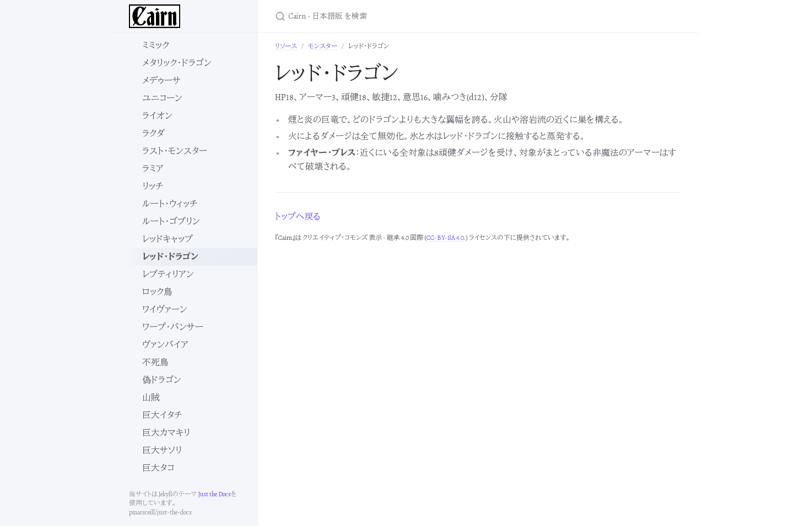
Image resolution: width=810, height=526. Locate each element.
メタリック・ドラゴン (177, 63)
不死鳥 (155, 363)
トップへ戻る (298, 217)
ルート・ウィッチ (169, 204)
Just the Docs (214, 494)
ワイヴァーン (164, 310)
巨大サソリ (162, 451)
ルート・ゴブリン (171, 222)
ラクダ (153, 134)
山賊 (151, 398)
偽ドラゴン (161, 380)
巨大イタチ (162, 415)
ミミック (155, 46)
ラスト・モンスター (174, 151)
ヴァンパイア (165, 345)
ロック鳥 (157, 292)
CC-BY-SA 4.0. (446, 237)
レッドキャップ (167, 239)
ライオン (157, 116)
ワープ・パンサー (172, 327)
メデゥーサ (161, 81)
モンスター (322, 46)
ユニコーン (162, 98)
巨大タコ (158, 468)
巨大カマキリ (166, 433)
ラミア (153, 169)
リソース (286, 46)
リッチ (152, 186)
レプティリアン (168, 275)
